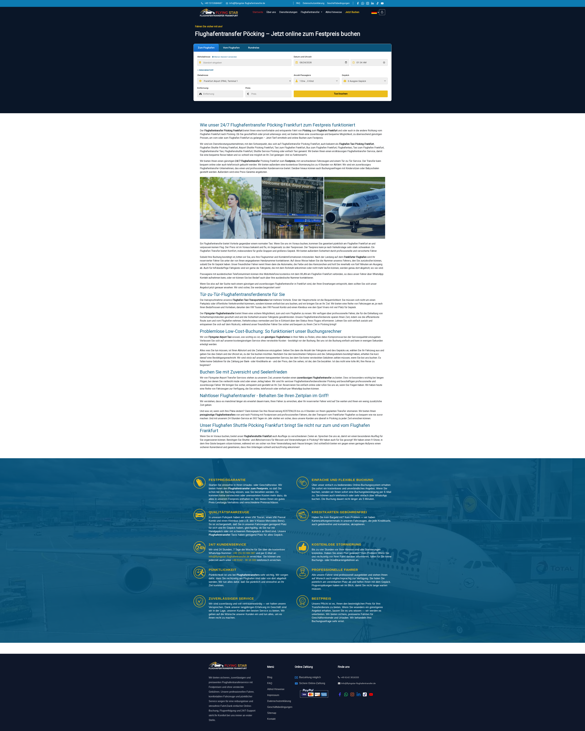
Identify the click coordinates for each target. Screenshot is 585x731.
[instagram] (352, 694)
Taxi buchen (340, 93)
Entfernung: (203, 88)
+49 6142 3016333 (350, 677)
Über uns (271, 12)
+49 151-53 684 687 (244, 553)
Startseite (258, 12)
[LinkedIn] (372, 3)
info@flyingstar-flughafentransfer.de (229, 556)
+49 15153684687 (213, 3)
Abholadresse (217, 56)
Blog (269, 677)
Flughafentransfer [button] (310, 12)
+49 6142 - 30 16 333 (244, 560)
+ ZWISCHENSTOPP (205, 70)
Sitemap (271, 713)
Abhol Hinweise (275, 689)
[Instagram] (367, 3)
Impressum (273, 695)
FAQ (298, 3)
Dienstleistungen (288, 12)
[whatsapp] (346, 694)
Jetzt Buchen (352, 12)
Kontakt (271, 719)
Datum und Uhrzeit (303, 56)
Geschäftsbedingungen (338, 3)
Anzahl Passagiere (302, 75)
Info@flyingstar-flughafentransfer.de (247, 3)
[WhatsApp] (362, 3)
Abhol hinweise (334, 12)
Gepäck (345, 75)
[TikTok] (377, 3)
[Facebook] (357, 3)
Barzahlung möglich (310, 677)
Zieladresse (202, 75)
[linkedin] (358, 694)
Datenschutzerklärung (313, 3)
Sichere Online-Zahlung (312, 683)
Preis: (248, 88)
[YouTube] (382, 3)
